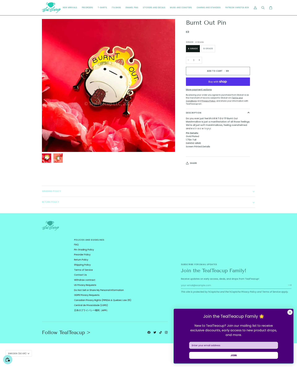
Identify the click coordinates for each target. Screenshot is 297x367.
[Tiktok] (160, 332)
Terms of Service (271, 291)
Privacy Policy (248, 291)
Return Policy (81, 259)
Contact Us (80, 274)
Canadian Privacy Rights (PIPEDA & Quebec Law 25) (102, 300)
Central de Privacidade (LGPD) (91, 305)
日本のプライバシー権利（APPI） (91, 310)
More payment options (199, 89)
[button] (154, 7)
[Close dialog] (290, 312)
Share (193, 163)
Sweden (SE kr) (17, 353)
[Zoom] (47, 146)
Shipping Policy (82, 264)
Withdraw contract (84, 279)
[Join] (288, 285)
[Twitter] (154, 332)
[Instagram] (166, 332)
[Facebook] (149, 332)
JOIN (233, 355)
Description (194, 112)
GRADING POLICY (51, 191)
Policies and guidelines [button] (89, 239)
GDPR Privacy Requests (86, 295)
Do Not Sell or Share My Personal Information (99, 290)
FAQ (76, 244)
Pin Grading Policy (84, 249)
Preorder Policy (82, 254)
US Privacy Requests (85, 285)
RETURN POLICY (50, 201)
